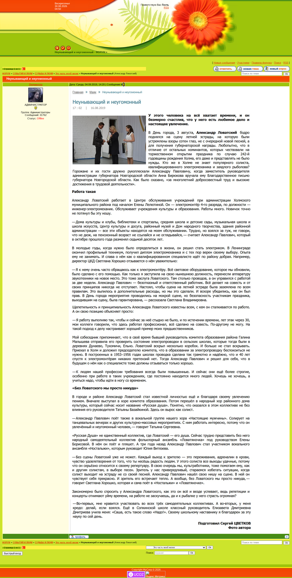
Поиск (277, 62)
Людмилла (35, 84)
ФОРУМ (6, 73)
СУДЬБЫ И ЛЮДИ (44, 73)
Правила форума (262, 62)
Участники (243, 62)
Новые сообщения (224, 62)
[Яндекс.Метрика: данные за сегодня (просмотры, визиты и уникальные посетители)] (155, 574)
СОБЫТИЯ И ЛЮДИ (22, 73)
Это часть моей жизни (66, 73)
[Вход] (68, 47)
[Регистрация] (62, 47)
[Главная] (57, 47)
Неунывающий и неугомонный (97, 73)
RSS (166, 7)
